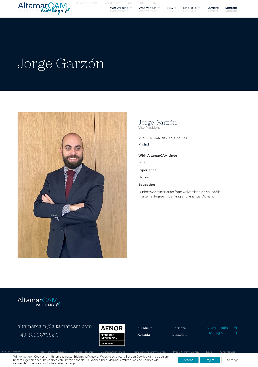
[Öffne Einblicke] (199, 11)
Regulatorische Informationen (149, 351)
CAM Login (215, 333)
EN (130, 3)
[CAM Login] (236, 333)
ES (142, 3)
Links (209, 351)
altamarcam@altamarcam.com (55, 326)
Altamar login (86, 3)
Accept (188, 360)
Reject (210, 360)
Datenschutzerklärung (112, 351)
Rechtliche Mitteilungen (53, 351)
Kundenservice (227, 351)
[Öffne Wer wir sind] (131, 11)
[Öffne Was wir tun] (159, 11)
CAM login (112, 3)
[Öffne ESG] (175, 11)
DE (154, 3)
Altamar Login (217, 328)
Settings (232, 360)
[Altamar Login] (236, 328)
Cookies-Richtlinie (83, 351)
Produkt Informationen (186, 351)
